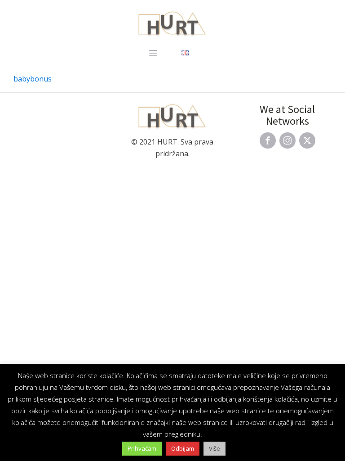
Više (214, 448)
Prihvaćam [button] (142, 448)
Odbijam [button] (182, 448)
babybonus (32, 79)
